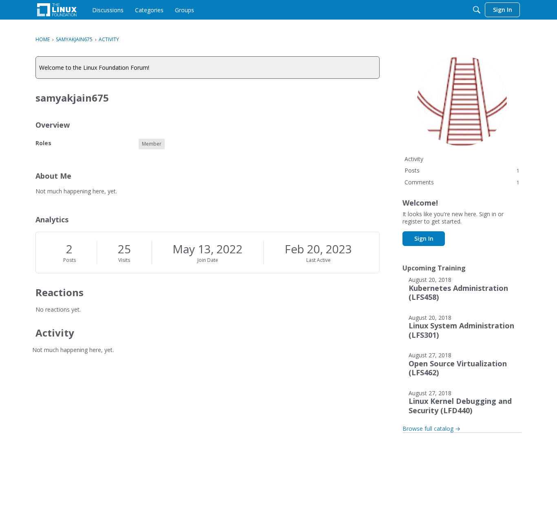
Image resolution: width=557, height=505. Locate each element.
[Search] (476, 9)
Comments (461, 182)
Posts (69, 260)
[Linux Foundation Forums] (57, 9)
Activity (413, 159)
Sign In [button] (423, 238)
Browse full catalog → (431, 428)
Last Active (318, 260)
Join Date (207, 260)
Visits (124, 260)
